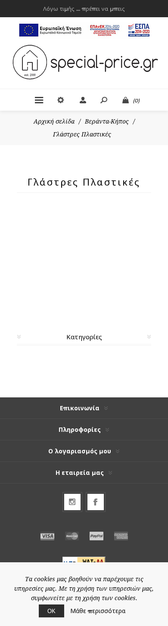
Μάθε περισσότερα (97, 611)
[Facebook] (95, 502)
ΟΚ (51, 610)
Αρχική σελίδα (54, 121)
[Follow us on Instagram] (72, 502)
